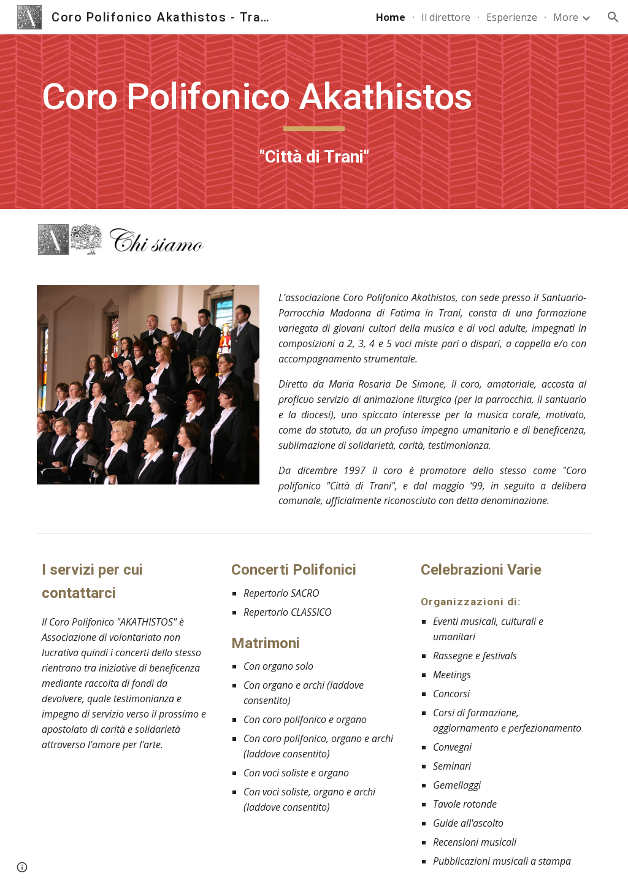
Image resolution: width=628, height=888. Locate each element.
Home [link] (390, 17)
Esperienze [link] (511, 17)
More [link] (565, 17)
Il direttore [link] (445, 17)
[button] (613, 17)
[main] (314, 122)
